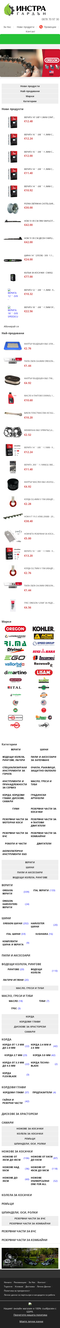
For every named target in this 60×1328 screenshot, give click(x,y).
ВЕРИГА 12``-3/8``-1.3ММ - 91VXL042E (39, 290)
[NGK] (44, 710)
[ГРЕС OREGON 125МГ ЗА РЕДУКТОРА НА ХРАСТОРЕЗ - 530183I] (12, 605)
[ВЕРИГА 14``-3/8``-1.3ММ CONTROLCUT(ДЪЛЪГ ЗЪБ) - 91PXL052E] (12, 174)
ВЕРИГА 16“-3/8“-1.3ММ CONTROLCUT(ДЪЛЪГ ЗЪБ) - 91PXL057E (39, 117)
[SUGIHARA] (44, 651)
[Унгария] (15, 710)
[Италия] (15, 703)
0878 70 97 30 (50, 19)
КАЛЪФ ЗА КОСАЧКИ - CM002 (38, 272)
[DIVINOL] (15, 651)
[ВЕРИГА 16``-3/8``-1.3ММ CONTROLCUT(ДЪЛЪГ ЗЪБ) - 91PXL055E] (12, 156)
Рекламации (20, 1282)
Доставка (30, 1286)
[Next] (54, 64)
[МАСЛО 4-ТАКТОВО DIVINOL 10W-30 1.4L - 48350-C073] (12, 398)
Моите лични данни (31, 1321)
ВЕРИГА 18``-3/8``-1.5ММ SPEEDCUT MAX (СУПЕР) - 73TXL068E (39, 307)
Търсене (8, 1286)
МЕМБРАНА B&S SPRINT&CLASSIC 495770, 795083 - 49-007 (39, 430)
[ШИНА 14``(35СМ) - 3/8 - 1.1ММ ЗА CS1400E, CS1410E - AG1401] (12, 260)
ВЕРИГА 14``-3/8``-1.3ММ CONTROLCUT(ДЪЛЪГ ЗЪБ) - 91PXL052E (39, 169)
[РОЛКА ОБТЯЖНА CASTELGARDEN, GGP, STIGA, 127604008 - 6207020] (12, 208)
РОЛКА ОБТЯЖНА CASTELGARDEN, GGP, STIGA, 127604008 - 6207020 (39, 203)
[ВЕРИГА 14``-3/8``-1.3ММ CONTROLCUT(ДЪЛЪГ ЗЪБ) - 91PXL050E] (12, 191)
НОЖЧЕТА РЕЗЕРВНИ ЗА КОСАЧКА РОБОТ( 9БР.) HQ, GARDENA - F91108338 (39, 533)
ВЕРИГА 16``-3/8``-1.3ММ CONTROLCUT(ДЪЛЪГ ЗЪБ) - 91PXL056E (39, 134)
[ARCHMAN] (15, 680)
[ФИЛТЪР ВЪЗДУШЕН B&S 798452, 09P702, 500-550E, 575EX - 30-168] (12, 381)
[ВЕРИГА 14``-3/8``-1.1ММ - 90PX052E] (12, 450)
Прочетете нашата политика (30, 1314)
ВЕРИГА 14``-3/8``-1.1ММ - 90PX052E (39, 447)
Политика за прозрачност (17, 1290)
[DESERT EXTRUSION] (44, 718)
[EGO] (15, 658)
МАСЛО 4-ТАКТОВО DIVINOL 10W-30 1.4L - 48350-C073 (39, 395)
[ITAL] (15, 687)
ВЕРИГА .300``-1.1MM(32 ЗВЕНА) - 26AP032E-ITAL (39, 464)
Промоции (50, 27)
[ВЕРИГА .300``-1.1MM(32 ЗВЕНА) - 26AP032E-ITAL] (12, 467)
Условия (19, 1286)
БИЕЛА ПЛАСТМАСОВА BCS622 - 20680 (39, 412)
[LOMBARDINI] (15, 636)
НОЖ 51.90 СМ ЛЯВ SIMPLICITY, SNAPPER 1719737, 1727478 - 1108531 (39, 220)
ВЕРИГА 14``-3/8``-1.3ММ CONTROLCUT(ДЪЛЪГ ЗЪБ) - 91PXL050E (39, 186)
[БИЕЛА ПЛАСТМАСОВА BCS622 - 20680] (12, 415)
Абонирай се (11, 326)
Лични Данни (44, 1286)
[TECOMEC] (44, 657)
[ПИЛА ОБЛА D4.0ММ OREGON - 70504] (12, 588)
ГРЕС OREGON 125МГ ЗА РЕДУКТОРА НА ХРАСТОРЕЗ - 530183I (39, 602)
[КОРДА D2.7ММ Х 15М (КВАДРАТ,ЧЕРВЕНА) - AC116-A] (12, 571)
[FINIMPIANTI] (44, 687)
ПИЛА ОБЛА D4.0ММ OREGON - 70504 (39, 585)
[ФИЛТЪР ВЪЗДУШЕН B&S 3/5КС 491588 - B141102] (12, 346)
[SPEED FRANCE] (44, 643)
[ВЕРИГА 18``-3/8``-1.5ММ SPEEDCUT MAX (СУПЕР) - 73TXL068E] (12, 312)
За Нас (7, 27)
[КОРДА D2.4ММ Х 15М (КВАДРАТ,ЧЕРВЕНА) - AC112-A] (12, 501)
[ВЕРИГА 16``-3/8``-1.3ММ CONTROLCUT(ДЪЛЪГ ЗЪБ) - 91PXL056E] (12, 139)
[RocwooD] (44, 665)
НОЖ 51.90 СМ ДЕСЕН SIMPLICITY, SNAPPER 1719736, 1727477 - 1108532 (39, 238)
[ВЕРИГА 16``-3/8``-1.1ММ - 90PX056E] (12, 553)
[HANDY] (44, 680)
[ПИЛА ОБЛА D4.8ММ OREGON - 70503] (12, 363)
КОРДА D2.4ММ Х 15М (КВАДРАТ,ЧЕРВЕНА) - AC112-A (39, 499)
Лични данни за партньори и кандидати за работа (29, 1294)
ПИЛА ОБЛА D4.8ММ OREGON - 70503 (39, 361)
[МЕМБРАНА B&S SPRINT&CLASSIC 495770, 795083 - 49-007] (12, 432)
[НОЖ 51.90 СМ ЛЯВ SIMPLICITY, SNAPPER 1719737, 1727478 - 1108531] (12, 225)
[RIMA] (15, 643)
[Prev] (5, 64)
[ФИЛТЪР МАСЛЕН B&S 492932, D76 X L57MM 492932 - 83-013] (12, 484)
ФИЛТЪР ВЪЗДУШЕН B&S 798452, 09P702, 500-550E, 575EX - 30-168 (39, 378)
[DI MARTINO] (15, 672)
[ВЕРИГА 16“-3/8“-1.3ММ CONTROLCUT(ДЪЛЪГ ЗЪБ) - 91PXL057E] (12, 122)
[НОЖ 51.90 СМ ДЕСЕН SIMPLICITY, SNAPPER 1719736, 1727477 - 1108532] (12, 243)
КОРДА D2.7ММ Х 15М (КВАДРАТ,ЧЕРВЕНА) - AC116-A (39, 568)
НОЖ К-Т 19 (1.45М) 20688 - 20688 (39, 516)
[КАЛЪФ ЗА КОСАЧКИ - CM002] (12, 277)
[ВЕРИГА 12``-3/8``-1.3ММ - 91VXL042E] (12, 295)
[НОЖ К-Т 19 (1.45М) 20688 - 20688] (12, 519)
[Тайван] (44, 695)
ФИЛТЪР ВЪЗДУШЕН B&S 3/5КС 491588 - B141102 (39, 343)
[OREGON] (15, 629)
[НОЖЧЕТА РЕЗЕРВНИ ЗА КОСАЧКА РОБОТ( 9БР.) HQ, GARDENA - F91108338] (12, 536)
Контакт (30, 31)
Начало (8, 1282)
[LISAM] (44, 672)
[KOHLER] (44, 628)
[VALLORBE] (15, 665)
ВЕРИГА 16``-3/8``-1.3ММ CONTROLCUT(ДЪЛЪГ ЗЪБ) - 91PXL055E (39, 151)
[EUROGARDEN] (15, 695)
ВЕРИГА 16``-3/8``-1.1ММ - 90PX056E (39, 551)
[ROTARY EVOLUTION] (15, 718)
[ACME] (44, 636)
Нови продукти (25, 27)
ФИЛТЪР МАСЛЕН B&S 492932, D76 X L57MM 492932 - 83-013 (39, 482)
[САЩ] (44, 703)
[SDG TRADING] (44, 725)
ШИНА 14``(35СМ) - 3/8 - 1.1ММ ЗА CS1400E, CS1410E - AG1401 (39, 255)
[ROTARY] (15, 725)
